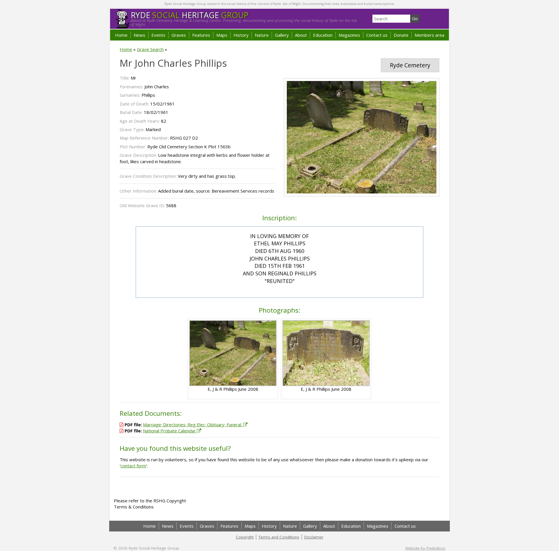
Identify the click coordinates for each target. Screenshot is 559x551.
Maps (221, 35)
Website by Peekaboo (425, 548)
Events (158, 35)
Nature (262, 35)
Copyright (245, 537)
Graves (178, 35)
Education (322, 35)
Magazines (349, 35)
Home (121, 35)
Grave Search (150, 49)
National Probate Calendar (170, 431)
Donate (401, 35)
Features (201, 35)
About (301, 35)
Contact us (377, 35)
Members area (429, 35)
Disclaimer (313, 537)
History (241, 35)
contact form (133, 466)
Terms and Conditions (279, 537)
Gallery (282, 35)
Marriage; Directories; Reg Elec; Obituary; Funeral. (193, 424)
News (139, 35)
